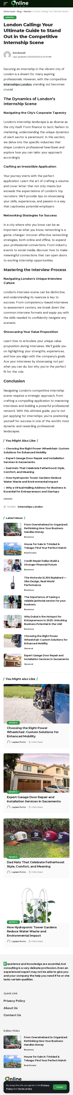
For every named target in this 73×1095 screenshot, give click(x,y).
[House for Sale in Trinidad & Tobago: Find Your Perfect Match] (12, 549)
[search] (66, 3)
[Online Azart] (20, 3)
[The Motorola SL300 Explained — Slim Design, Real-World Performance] (12, 582)
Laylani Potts (19, 742)
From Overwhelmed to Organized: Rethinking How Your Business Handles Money (46, 528)
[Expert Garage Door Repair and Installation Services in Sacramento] (12, 660)
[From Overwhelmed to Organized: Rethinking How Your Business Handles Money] (12, 529)
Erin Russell (19, 52)
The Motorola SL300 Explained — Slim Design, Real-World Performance (45, 581)
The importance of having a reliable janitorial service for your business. (45, 600)
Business (29, 537)
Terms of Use (25, 1088)
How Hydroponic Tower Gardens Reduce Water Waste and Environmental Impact (32, 931)
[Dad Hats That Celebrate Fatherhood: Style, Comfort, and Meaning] (36, 838)
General (10, 17)
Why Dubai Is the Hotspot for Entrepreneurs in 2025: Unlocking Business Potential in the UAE (45, 620)
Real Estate (30, 552)
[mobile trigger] (7, 3)
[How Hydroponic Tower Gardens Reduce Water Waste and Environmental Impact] (36, 903)
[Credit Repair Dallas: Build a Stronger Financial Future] (12, 565)
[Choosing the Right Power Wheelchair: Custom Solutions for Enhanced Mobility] (12, 641)
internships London (30, 506)
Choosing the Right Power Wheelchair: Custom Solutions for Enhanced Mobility (45, 639)
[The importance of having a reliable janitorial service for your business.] (12, 602)
